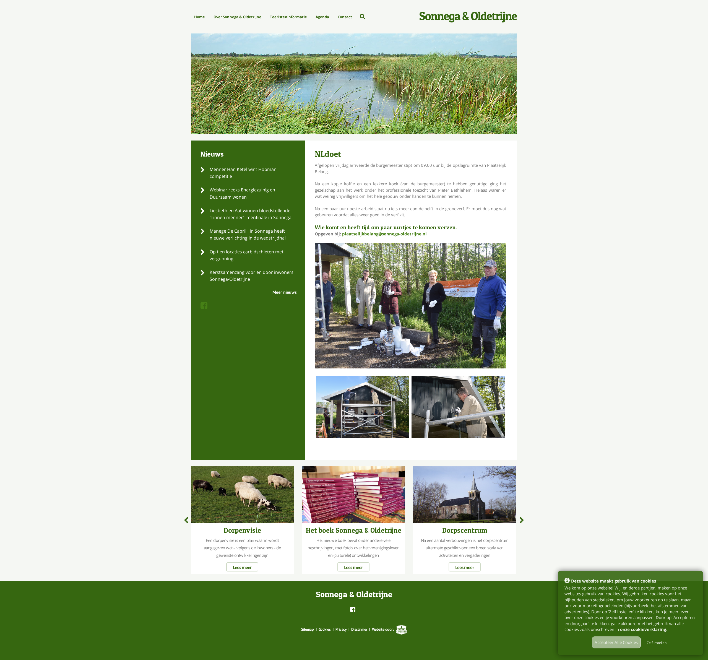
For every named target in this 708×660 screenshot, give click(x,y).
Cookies (325, 629)
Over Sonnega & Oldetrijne (237, 16)
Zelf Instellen (657, 642)
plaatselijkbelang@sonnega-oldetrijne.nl (384, 234)
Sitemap (307, 629)
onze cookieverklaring (643, 629)
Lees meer (242, 567)
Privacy (341, 629)
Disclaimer (359, 629)
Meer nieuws (284, 292)
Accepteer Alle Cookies (616, 642)
